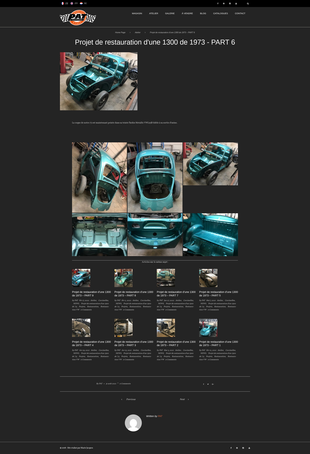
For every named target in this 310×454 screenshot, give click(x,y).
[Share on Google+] (213, 384)
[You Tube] (236, 3)
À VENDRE (187, 13)
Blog (203, 13)
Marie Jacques (86, 448)
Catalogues (220, 13)
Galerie (170, 13)
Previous (131, 399)
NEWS (76, 303)
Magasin (137, 13)
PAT (76, 300)
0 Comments (125, 383)
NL (85, 3)
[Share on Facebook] (203, 384)
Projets (82, 306)
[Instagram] (230, 3)
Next (182, 399)
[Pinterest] (224, 3)
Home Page (120, 32)
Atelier (153, 13)
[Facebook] (217, 3)
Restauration (92, 306)
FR (66, 3)
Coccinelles (103, 300)
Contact (240, 13)
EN (75, 3)
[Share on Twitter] (208, 384)
